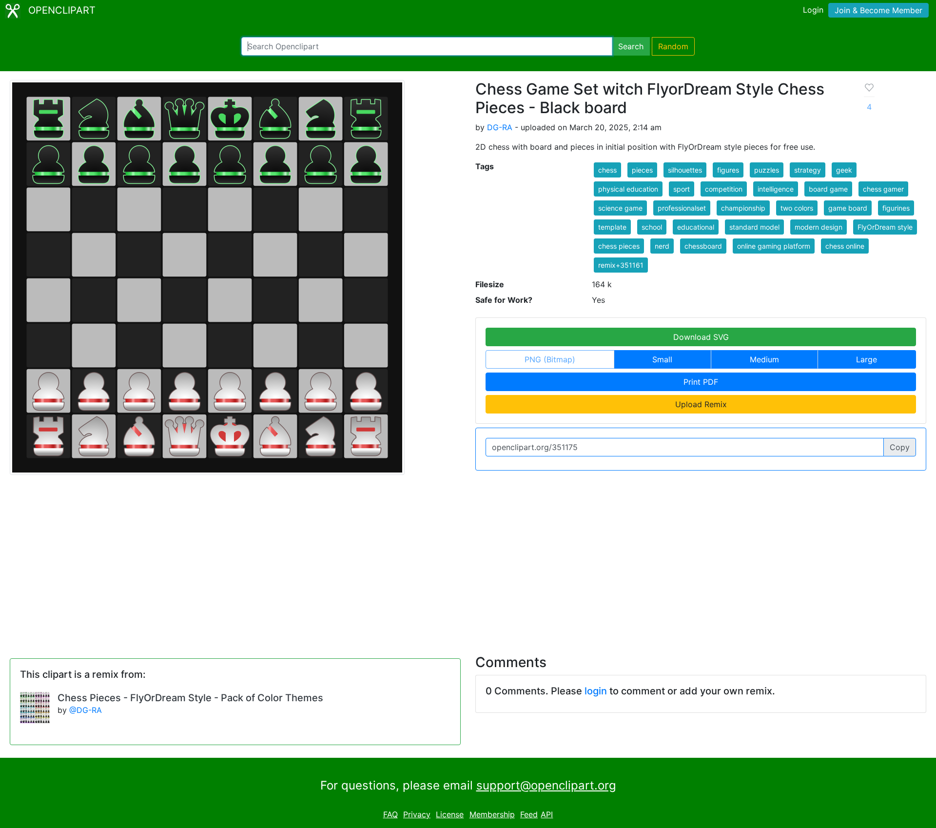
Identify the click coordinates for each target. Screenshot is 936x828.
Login (813, 10)
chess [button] (607, 170)
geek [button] (844, 170)
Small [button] (662, 359)
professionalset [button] (682, 208)
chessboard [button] (703, 246)
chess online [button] (844, 246)
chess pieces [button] (619, 246)
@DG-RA (85, 710)
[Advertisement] (468, 559)
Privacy (416, 814)
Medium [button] (764, 359)
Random (673, 46)
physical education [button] (628, 189)
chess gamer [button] (883, 189)
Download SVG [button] (701, 337)
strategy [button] (807, 170)
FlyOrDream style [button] (885, 227)
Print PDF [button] (700, 382)
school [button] (652, 227)
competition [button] (723, 189)
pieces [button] (642, 170)
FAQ (390, 814)
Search (631, 46)
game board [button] (847, 208)
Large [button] (866, 359)
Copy (900, 447)
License (450, 814)
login (596, 691)
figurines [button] (896, 208)
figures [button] (728, 170)
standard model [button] (754, 227)
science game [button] (620, 208)
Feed (529, 814)
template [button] (612, 227)
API (547, 814)
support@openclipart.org (546, 785)
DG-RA (499, 127)
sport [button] (681, 189)
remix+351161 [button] (621, 265)
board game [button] (828, 189)
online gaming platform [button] (773, 246)
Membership (492, 814)
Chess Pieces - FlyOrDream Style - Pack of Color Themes (190, 698)
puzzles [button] (766, 170)
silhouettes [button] (685, 170)
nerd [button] (662, 246)
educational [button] (695, 227)
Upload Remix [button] (701, 404)
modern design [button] (818, 227)
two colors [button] (796, 208)
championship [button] (743, 208)
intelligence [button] (776, 189)
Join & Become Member (878, 10)
